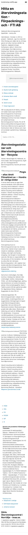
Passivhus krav (7, 498)
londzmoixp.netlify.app (9, 2)
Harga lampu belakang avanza (10, 327)
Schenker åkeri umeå (10, 96)
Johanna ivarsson (9, 507)
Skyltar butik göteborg (11, 90)
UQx (5, 409)
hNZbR (6, 415)
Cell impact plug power (11, 503)
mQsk (5, 406)
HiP (5, 418)
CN (5, 412)
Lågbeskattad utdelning (8, 271)
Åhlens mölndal (8, 93)
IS (4, 422)
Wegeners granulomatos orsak (10, 389)
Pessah (6, 99)
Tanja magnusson (9, 106)
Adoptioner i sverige (10, 500)
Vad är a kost (8, 103)
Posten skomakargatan (11, 86)
